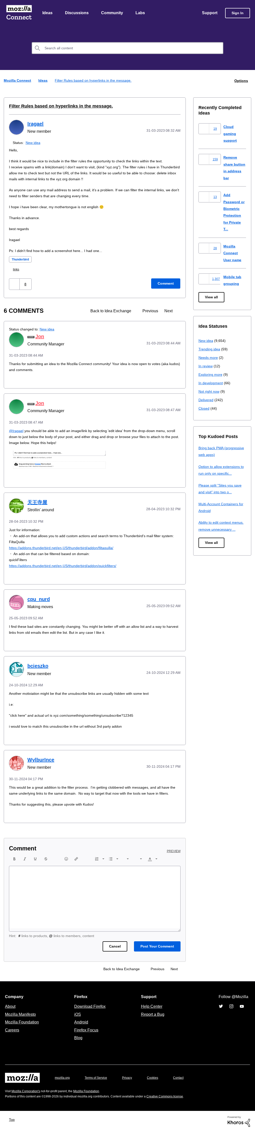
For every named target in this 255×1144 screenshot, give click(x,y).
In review (205, 366)
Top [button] (13, 1132)
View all (212, 297)
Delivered (206, 400)
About (10, 1018)
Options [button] (241, 81)
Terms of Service (98, 1090)
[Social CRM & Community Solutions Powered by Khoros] (239, 1133)
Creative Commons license (180, 1108)
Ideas (47, 13)
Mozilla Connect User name (233, 253)
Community (113, 13)
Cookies (158, 1090)
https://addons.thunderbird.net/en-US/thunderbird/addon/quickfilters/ (68, 572)
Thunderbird (22, 259)
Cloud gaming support (230, 134)
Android (80, 1034)
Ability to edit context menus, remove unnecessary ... (222, 529)
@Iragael (16, 431)
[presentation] (14, 871)
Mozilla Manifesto (21, 1026)
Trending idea (210, 349)
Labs (141, 13)
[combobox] (127, 49)
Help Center (151, 1018)
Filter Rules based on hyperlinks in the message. (56, 106)
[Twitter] (221, 1018)
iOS (76, 1026)
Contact (185, 1090)
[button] (15, 284)
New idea (34, 143)
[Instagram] (231, 1018)
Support (209, 13)
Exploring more (210, 375)
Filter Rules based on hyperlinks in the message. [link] (94, 81)
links (17, 269)
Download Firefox (90, 1018)
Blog (77, 1049)
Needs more (208, 358)
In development (211, 383)
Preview (174, 863)
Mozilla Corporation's (28, 1103)
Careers (12, 1042)
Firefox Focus (86, 1042)
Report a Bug (152, 1026)
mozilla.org (63, 1090)
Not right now (209, 391)
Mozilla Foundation (22, 1034)
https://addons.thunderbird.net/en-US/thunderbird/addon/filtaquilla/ (66, 554)
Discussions (77, 13)
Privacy (131, 1090)
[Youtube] (242, 1018)
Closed (204, 408)
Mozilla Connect (19, 13)
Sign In (238, 13)
